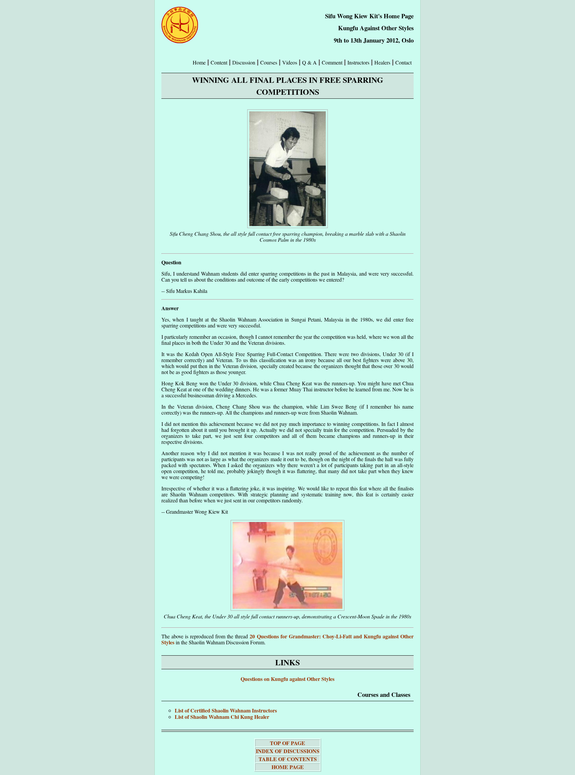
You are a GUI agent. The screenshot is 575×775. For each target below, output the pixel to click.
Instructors (358, 62)
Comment (332, 62)
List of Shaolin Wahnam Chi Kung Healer (222, 716)
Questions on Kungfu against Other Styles (287, 679)
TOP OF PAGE (287, 743)
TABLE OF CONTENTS (288, 759)
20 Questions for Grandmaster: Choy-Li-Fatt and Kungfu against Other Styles (287, 639)
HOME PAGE (288, 767)
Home (199, 62)
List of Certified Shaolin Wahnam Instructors (226, 710)
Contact (403, 62)
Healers (382, 62)
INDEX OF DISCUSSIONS (287, 751)
